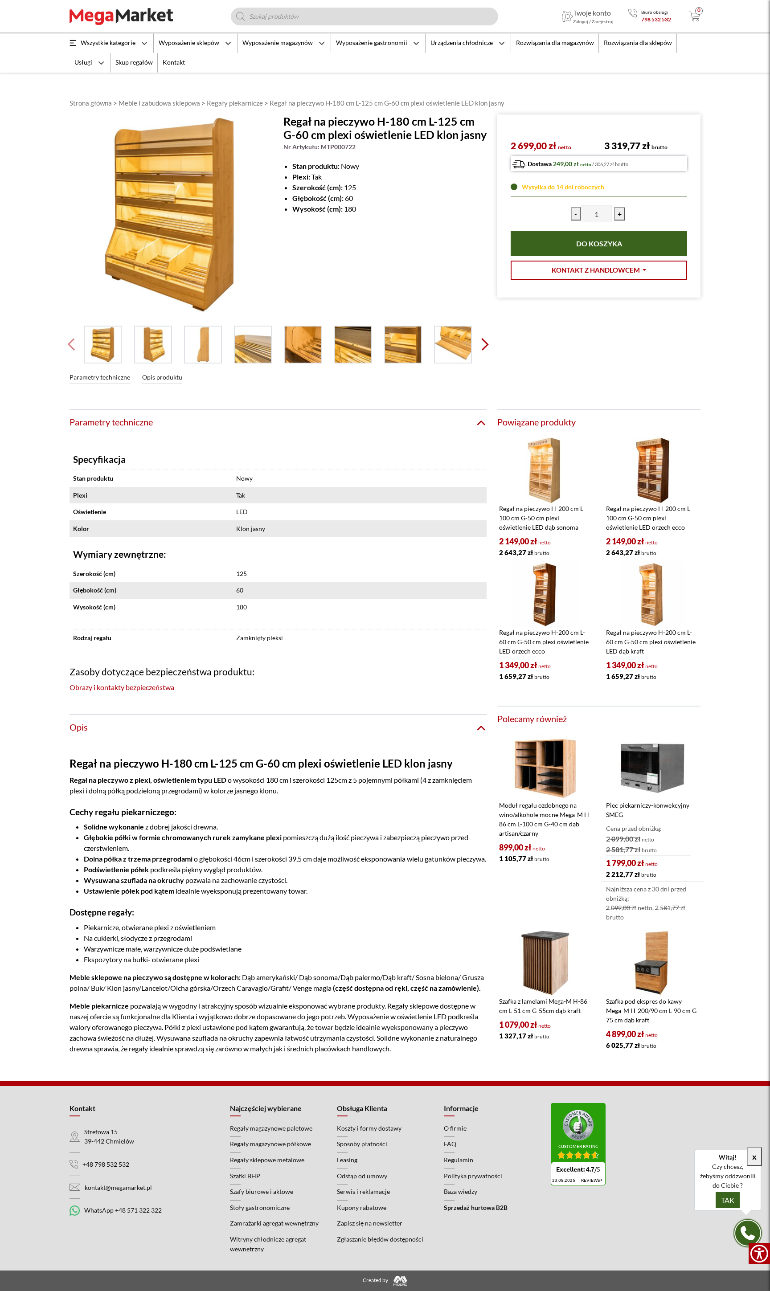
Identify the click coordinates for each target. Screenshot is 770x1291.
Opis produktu (162, 377)
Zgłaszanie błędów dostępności (380, 1239)
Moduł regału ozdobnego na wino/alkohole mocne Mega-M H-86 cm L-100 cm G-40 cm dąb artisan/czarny (545, 819)
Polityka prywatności (473, 1176)
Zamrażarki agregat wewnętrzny (274, 1223)
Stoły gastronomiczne (260, 1207)
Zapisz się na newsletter (369, 1223)
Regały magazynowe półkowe (270, 1144)
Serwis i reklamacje (363, 1191)
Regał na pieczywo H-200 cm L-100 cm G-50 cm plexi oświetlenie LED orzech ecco (649, 518)
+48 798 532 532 (105, 1164)
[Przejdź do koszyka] (694, 16)
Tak (727, 1200)
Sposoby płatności (362, 1144)
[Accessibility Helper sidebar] (759, 1253)
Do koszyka (599, 243)
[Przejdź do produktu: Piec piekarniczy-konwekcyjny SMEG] (652, 767)
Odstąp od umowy (362, 1176)
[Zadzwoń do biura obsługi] (632, 16)
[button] (599, 270)
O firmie (455, 1128)
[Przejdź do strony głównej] (121, 16)
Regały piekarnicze (235, 103)
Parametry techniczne (100, 377)
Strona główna (91, 103)
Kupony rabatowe (361, 1207)
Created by (376, 1280)
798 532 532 (656, 19)
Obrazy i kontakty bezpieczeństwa (122, 687)
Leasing (347, 1160)
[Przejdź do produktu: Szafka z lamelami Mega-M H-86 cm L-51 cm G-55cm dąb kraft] (545, 963)
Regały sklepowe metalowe (267, 1160)
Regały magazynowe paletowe (271, 1128)
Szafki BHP (245, 1176)
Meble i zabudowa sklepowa (159, 103)
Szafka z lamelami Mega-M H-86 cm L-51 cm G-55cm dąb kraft (543, 1005)
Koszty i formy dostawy (369, 1128)
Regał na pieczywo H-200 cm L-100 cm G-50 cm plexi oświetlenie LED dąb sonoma (542, 518)
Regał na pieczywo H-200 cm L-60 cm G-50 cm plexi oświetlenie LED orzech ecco (544, 642)
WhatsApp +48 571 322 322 (123, 1210)
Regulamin (458, 1160)
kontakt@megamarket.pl (118, 1187)
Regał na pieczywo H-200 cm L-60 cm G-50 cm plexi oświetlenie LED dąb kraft (651, 642)
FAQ (450, 1144)
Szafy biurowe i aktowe (261, 1191)
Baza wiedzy (460, 1191)
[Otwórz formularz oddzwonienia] (747, 1233)
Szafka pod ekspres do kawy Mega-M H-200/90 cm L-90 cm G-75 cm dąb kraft (652, 1010)
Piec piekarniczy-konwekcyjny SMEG (647, 809)
